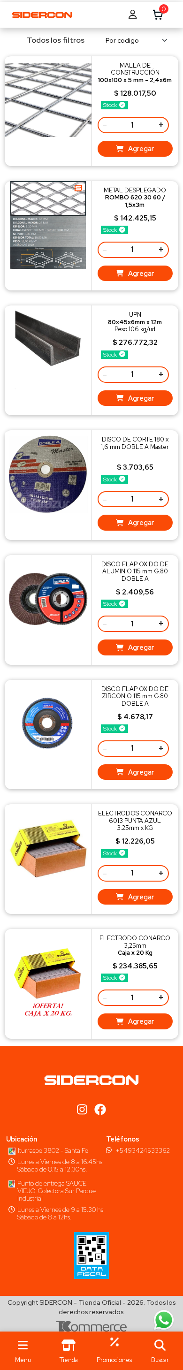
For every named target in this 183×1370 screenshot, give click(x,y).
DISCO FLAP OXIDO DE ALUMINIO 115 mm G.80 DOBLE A (134, 571)
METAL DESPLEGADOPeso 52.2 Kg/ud (135, 201)
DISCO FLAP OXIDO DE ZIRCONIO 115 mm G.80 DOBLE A (134, 696)
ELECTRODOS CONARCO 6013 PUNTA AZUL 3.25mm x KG (135, 820)
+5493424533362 (142, 1150)
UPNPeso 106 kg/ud (135, 322)
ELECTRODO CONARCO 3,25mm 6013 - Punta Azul (134, 949)
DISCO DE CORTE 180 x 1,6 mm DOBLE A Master (135, 442)
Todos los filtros (55, 40)
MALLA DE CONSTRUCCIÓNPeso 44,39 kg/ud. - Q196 (135, 76)
